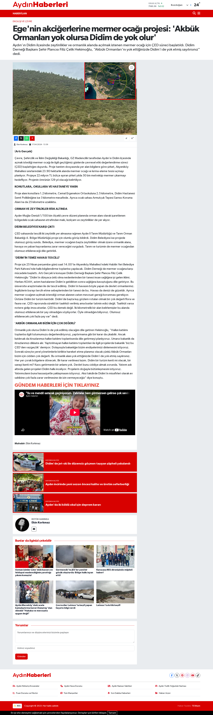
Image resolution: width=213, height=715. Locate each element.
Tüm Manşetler (71, 693)
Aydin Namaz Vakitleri (122, 686)
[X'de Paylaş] (21, 138)
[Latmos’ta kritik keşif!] (115, 592)
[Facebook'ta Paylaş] (16, 138)
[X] (177, 675)
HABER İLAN (20, 13)
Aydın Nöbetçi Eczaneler (27, 686)
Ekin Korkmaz (22, 144)
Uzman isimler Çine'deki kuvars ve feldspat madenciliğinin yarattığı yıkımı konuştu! (34, 572)
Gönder (21, 656)
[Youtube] (192, 675)
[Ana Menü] (198, 13)
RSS (19, 706)
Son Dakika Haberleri (120, 693)
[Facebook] (171, 675)
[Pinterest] (182, 675)
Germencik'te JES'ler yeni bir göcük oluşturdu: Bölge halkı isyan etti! (74, 572)
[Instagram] (187, 675)
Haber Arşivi (164, 693)
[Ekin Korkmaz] (22, 524)
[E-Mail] (34, 529)
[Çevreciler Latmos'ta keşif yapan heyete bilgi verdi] (75, 592)
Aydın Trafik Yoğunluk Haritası (172, 686)
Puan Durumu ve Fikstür (27, 693)
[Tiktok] (197, 675)
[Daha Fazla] (32, 138)
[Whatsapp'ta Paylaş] (26, 138)
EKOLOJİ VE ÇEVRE (22, 21)
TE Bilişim (196, 706)
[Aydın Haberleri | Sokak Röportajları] (40, 5)
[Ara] (194, 13)
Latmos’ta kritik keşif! (108, 605)
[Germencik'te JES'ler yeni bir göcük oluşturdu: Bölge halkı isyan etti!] (75, 556)
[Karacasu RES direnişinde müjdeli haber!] (115, 556)
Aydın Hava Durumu (73, 686)
